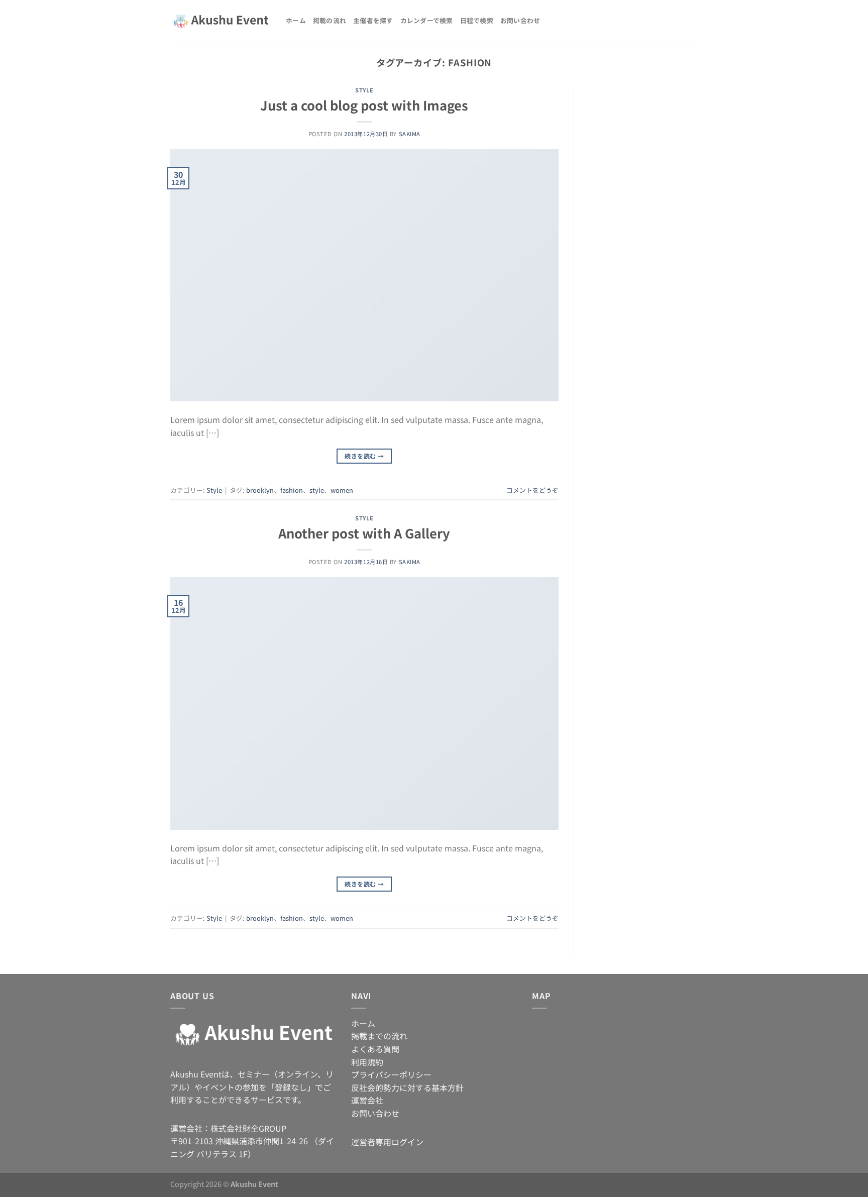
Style (364, 90)
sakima (409, 134)
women (342, 490)
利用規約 (367, 1062)
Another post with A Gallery (364, 532)
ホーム (296, 20)
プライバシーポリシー (391, 1074)
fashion (291, 490)
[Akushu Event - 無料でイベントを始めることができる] (220, 21)
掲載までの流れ (379, 1036)
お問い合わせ (520, 20)
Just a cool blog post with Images (364, 104)
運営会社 (367, 1100)
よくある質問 (375, 1049)
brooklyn (260, 490)
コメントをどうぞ (532, 490)
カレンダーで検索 (426, 20)
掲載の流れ (329, 20)
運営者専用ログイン (387, 1142)
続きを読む (364, 456)
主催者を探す (373, 20)
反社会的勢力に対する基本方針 (407, 1087)
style (316, 490)
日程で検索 (476, 20)
